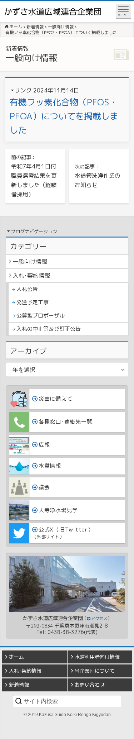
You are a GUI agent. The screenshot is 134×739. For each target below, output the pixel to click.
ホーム (16, 656)
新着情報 (19, 684)
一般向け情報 (30, 262)
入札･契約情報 (31, 276)
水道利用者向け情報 (97, 656)
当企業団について (95, 670)
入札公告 (27, 289)
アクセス (99, 618)
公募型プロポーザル (40, 315)
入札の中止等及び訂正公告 (48, 329)
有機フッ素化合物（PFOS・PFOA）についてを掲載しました (64, 116)
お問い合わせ (90, 684)
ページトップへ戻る (123, 734)
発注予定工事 (32, 302)
